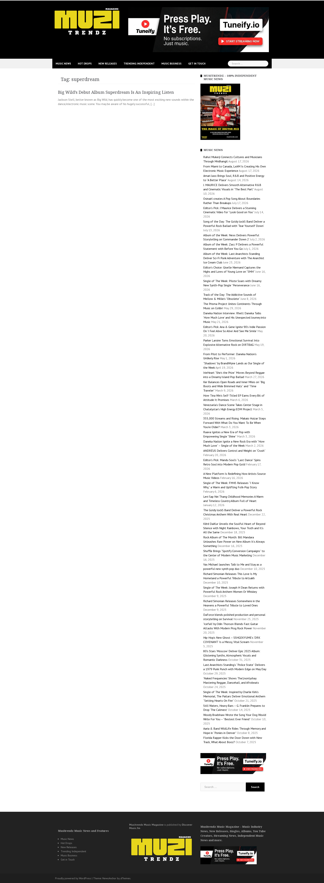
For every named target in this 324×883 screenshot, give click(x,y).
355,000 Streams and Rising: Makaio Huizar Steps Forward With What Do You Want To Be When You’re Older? (234, 422)
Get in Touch (197, 63)
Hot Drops (85, 63)
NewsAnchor (109, 878)
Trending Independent (139, 63)
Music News (63, 63)
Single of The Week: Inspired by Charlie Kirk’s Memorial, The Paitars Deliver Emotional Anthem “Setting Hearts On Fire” (234, 696)
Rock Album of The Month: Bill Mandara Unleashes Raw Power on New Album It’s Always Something (234, 541)
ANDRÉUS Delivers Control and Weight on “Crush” (234, 450)
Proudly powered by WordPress (73, 878)
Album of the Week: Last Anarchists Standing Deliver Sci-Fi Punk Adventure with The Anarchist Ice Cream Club (233, 258)
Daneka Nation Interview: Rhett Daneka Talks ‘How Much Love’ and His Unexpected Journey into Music (234, 317)
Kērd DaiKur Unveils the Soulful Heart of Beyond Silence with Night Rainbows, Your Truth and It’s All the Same (234, 528)
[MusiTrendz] (87, 21)
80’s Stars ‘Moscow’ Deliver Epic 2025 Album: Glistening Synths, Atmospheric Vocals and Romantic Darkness (231, 655)
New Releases (107, 63)
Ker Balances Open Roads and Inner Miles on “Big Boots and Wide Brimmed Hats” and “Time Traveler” (234, 386)
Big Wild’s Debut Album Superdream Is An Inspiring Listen (116, 92)
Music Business (171, 63)
